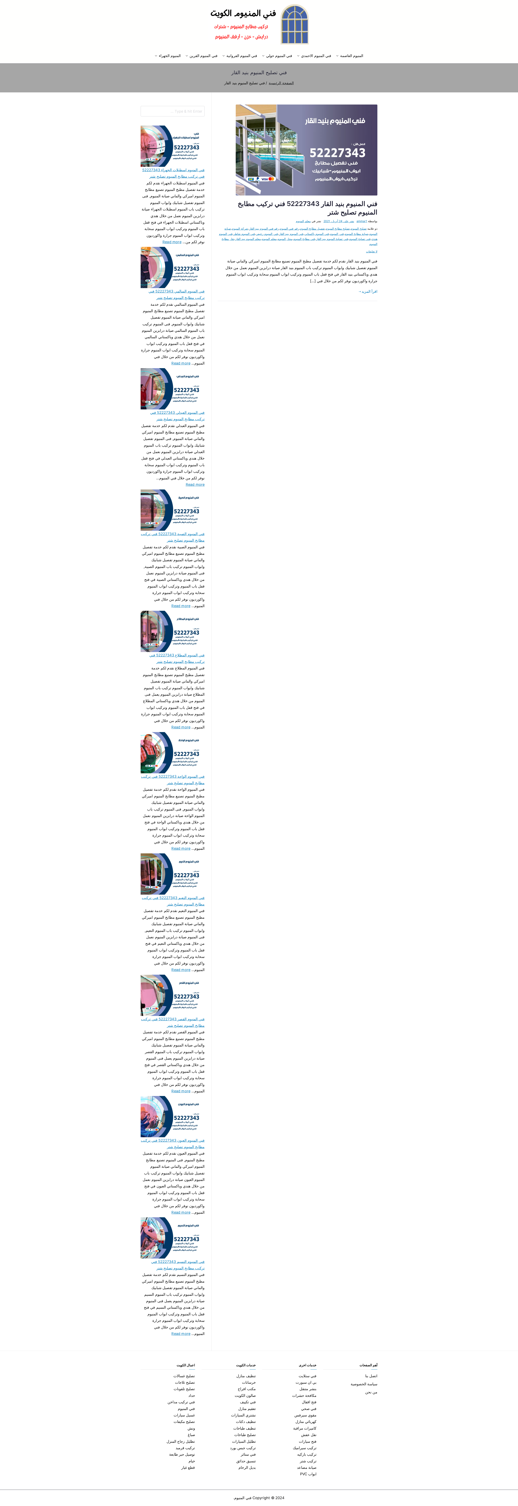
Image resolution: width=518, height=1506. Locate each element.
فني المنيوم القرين (203, 56)
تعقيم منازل (247, 1409)
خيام (192, 1461)
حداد (191, 1395)
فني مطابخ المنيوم (304, 239)
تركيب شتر (308, 1461)
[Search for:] (172, 111)
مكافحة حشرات (304, 1395)
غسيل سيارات (184, 1415)
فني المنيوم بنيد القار (291, 234)
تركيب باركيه (306, 1454)
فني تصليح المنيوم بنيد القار (332, 239)
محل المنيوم (285, 239)
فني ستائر (248, 1454)
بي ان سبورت (306, 1382)
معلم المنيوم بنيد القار (248, 239)
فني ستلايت (307, 1376)
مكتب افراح (247, 1389)
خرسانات (249, 1382)
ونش (191, 1428)
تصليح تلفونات (184, 1389)
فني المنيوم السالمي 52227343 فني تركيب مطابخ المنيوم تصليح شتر (177, 294)
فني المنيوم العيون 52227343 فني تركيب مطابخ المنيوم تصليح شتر (173, 1143)
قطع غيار (188, 1467)
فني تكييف (248, 1402)
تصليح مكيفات (184, 1421)
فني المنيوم (337, 234)
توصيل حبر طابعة (182, 1454)
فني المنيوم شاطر (244, 234)
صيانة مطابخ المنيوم (356, 234)
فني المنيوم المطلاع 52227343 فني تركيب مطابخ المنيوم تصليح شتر (177, 658)
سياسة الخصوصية (364, 1384)
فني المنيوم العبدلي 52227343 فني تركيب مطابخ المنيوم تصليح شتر (177, 415)
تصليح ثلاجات (185, 1382)
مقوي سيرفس (305, 1415)
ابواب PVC (308, 1474)
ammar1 (362, 221)
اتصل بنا (371, 1376)
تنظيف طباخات (244, 1428)
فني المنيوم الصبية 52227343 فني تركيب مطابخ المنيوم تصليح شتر (173, 537)
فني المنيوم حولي (279, 56)
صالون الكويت (245, 1395)
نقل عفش (308, 1435)
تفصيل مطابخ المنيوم (312, 228)
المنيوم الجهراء (170, 56)
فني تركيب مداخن (181, 1402)
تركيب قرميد (185, 1448)
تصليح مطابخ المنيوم (338, 228)
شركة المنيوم (240, 228)
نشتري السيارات (243, 1415)
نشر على (339, 221)
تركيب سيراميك (304, 1448)
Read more (172, 241)
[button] (338, 56)
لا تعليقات (371, 251)
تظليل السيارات (244, 1441)
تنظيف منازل (246, 1376)
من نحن (371, 1392)
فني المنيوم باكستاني (316, 234)
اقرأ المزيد (369, 291)
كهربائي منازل (305, 1421)
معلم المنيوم (303, 221)
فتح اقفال (309, 1402)
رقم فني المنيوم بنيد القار (264, 228)
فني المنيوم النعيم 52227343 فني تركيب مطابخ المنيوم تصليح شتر (173, 901)
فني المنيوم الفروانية (241, 56)
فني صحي (308, 1409)
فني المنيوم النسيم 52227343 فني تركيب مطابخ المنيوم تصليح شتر (178, 1265)
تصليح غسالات (184, 1376)
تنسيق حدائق (246, 1461)
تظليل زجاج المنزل (181, 1441)
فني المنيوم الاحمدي (316, 56)
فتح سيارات (307, 1441)
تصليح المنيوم (358, 228)
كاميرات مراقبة (304, 1428)
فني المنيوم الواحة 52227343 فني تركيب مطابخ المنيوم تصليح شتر (173, 779)
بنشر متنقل (307, 1389)
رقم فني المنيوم (289, 228)
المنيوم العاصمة (351, 56)
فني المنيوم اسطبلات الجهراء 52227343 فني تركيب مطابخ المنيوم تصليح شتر (173, 173)
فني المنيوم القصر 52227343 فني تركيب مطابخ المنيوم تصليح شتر (173, 1022)
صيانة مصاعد (306, 1467)
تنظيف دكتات (246, 1421)
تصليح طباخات (245, 1435)
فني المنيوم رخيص (267, 234)
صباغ (191, 1435)
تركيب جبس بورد (243, 1448)
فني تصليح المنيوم (359, 239)
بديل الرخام (247, 1467)
